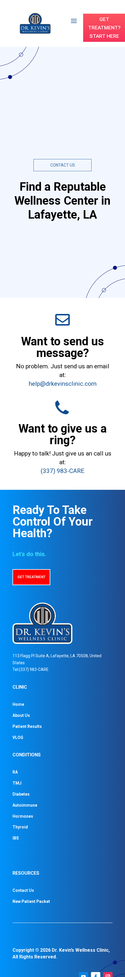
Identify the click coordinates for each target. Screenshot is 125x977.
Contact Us (23, 890)
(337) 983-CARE (62, 470)
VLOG (17, 737)
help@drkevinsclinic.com (63, 383)
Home (18, 704)
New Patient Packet (31, 901)
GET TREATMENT (31, 577)
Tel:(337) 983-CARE (30, 669)
